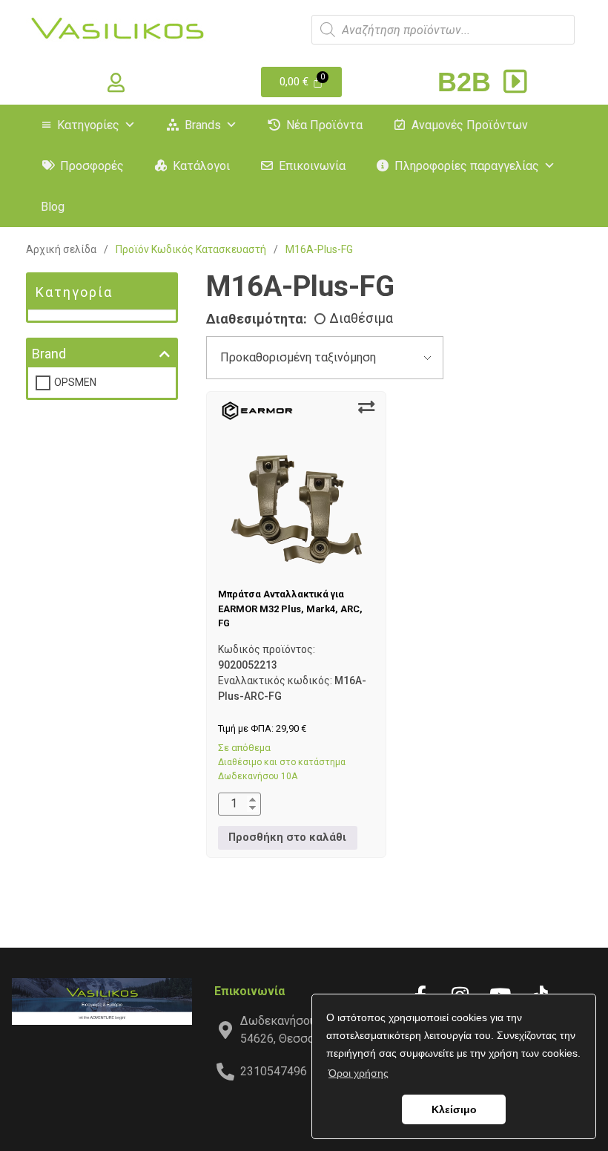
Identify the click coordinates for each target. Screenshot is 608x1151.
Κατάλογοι (201, 166)
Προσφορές (92, 166)
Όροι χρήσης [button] (358, 1073)
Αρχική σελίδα (61, 249)
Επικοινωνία (312, 166)
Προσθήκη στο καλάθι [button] (287, 837)
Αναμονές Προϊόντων (470, 125)
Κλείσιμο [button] (454, 1109)
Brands (203, 125)
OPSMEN (75, 382)
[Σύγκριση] (366, 407)
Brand (49, 353)
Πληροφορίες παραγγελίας (466, 166)
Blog (53, 207)
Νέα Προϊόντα (324, 125)
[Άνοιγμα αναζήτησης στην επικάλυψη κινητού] (443, 30)
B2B (467, 82)
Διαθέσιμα (361, 318)
